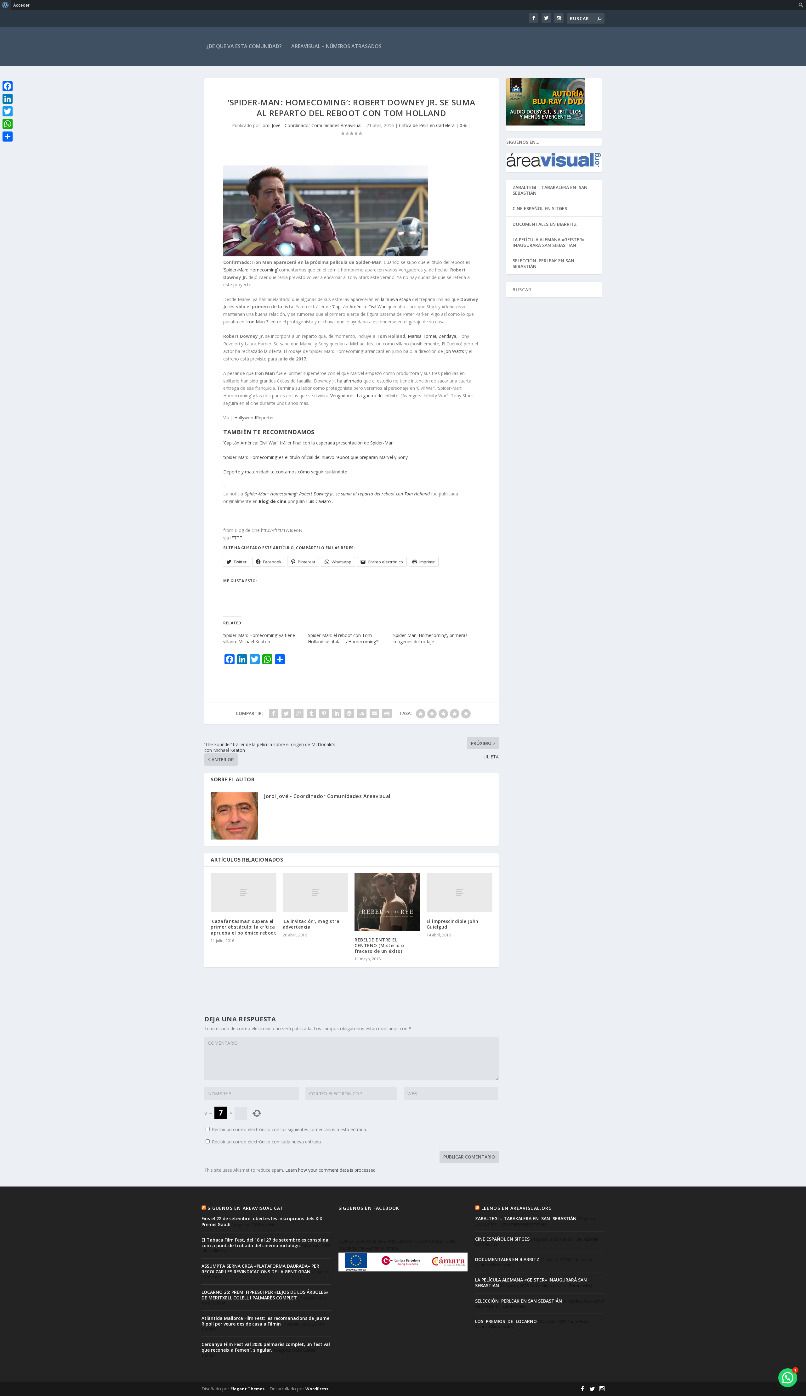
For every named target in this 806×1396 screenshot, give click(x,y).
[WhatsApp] (7, 124)
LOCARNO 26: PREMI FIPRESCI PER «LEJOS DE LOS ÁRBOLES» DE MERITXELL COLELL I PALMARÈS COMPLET (265, 1295)
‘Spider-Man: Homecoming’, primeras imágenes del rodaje (430, 638)
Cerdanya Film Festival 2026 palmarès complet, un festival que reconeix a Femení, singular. (266, 1347)
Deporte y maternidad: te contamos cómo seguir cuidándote (285, 472)
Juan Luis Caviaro (313, 501)
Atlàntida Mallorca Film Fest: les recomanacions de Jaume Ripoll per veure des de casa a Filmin (265, 1321)
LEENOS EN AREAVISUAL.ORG (516, 1208)
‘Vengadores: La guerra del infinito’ (364, 396)
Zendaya (447, 336)
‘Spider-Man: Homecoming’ (250, 270)
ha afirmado (349, 381)
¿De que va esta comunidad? (244, 46)
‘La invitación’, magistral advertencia (312, 924)
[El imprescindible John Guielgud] (459, 892)
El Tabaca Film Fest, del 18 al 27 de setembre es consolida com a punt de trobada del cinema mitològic (265, 1242)
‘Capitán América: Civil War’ (359, 307)
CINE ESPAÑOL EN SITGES (540, 208)
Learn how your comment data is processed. (331, 1170)
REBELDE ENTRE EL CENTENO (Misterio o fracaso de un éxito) (379, 945)
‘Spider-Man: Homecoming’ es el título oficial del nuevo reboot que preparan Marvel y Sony (315, 457)
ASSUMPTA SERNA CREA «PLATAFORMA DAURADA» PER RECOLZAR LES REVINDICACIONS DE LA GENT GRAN (260, 1269)
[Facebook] (7, 86)
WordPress (316, 1389)
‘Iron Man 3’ (257, 322)
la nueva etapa (396, 299)
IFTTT (236, 538)
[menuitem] (5, 5)
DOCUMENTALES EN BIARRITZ (545, 224)
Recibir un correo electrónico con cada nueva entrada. (267, 1142)
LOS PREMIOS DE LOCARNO (506, 1321)
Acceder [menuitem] (21, 5)
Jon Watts (454, 351)
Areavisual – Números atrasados (336, 46)
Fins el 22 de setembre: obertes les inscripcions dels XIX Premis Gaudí (262, 1221)
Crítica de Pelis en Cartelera (427, 125)
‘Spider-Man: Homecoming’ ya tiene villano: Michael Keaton (259, 638)
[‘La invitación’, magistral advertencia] (316, 892)
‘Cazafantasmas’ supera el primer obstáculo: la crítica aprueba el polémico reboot (243, 926)
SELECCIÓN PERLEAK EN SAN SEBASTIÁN (543, 263)
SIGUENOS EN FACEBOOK (369, 1208)
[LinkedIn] (7, 98)
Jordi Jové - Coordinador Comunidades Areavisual (311, 125)
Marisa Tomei (422, 336)
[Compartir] (7, 136)
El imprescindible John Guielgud (453, 924)
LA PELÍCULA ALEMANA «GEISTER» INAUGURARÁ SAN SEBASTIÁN (549, 242)
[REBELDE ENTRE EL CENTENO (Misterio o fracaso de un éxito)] (387, 902)
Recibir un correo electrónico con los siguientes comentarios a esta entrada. (289, 1129)
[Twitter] (7, 111)
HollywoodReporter (254, 418)
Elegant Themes (247, 1389)
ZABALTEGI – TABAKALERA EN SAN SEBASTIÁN (551, 190)
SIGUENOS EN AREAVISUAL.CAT (245, 1208)
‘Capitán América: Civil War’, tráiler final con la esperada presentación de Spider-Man (308, 443)
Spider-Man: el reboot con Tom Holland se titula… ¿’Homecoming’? (343, 638)
